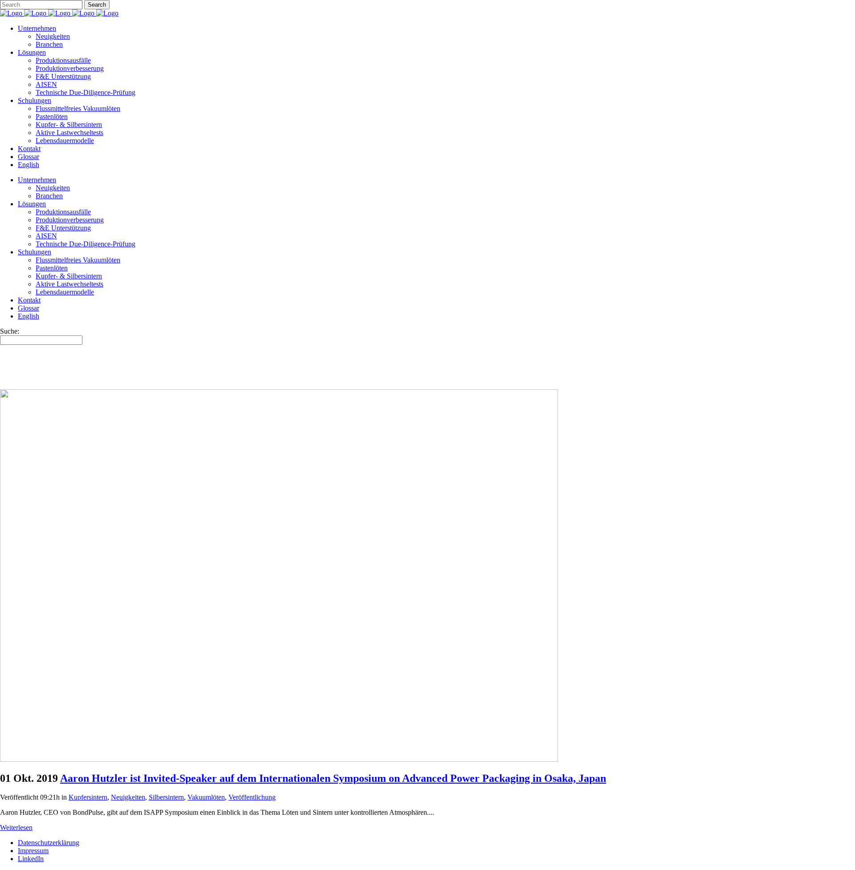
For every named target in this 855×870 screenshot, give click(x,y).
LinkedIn (31, 858)
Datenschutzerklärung (48, 842)
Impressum (33, 850)
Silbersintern (166, 797)
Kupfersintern (88, 797)
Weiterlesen (16, 827)
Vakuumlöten (206, 797)
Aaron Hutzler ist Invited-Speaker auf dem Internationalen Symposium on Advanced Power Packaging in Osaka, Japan (333, 778)
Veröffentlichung (252, 797)
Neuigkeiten (128, 797)
